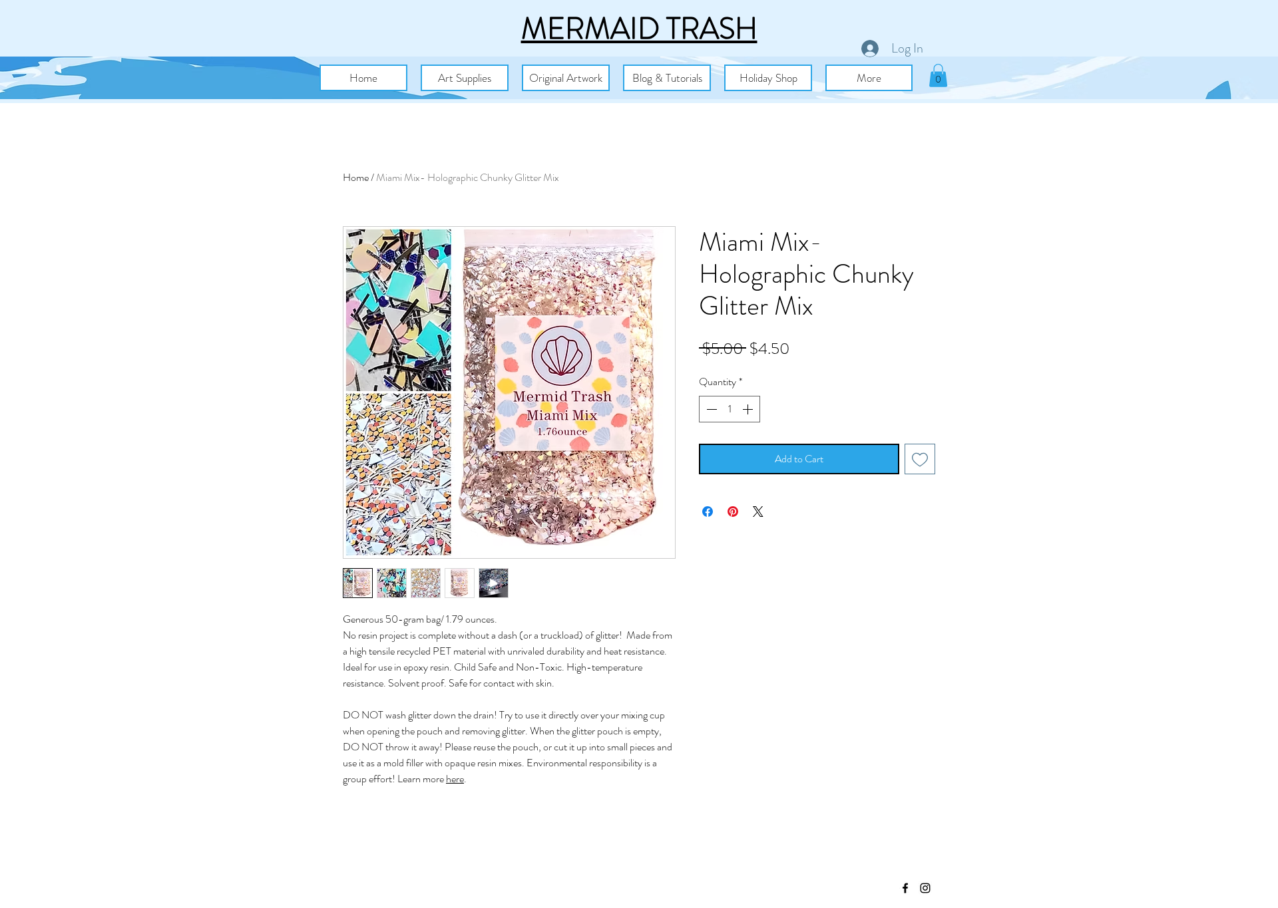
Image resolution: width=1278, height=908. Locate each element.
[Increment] (749, 409)
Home (356, 177)
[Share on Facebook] (708, 512)
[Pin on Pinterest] (733, 512)
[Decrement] (710, 409)
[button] (465, 78)
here (455, 778)
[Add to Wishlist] (920, 459)
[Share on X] (758, 512)
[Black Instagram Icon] (925, 888)
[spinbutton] (730, 409)
